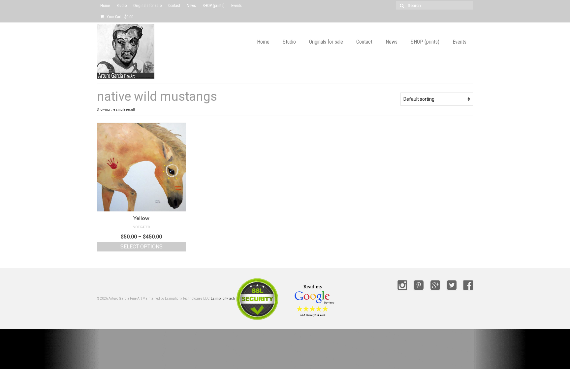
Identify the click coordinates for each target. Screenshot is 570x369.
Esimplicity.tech (223, 298)
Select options (141, 246)
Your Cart (119, 17)
